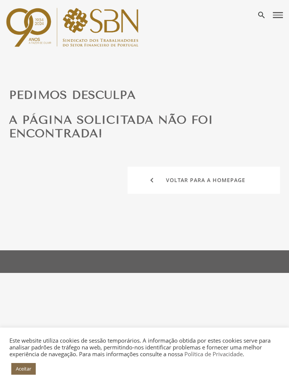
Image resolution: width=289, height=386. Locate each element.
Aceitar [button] (23, 368)
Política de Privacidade (213, 354)
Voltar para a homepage (205, 180)
